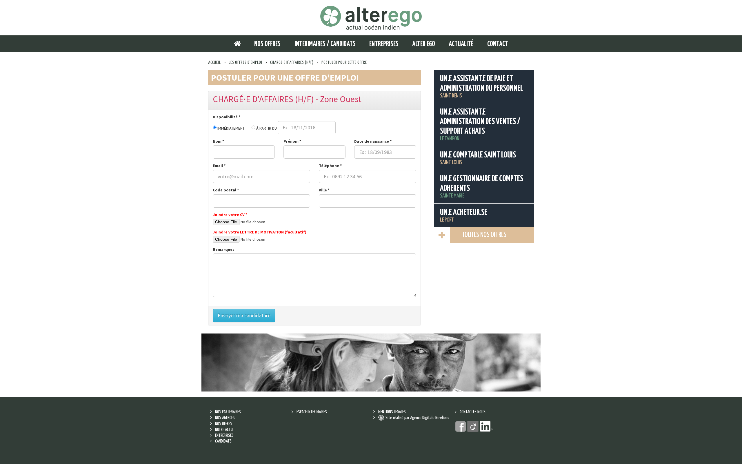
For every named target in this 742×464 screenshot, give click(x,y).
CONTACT (497, 44)
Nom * (218, 141)
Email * (219, 165)
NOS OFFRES (267, 44)
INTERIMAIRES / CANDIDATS (325, 44)
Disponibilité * (226, 116)
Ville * (324, 190)
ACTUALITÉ (461, 44)
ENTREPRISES (384, 44)
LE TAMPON (480, 125)
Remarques (223, 249)
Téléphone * (330, 165)
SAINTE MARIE (481, 187)
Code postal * (226, 190)
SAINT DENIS (481, 87)
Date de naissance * (373, 141)
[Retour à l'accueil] (371, 17)
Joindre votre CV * (230, 214)
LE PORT (463, 216)
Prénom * (292, 141)
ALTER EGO (423, 44)
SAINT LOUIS (478, 158)
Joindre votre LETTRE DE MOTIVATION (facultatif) (259, 232)
